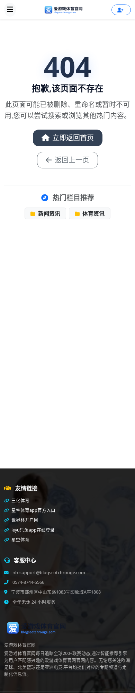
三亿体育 (19, 500)
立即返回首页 (73, 137)
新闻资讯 (48, 213)
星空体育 (19, 540)
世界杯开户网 (24, 520)
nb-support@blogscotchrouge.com (48, 573)
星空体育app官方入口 (32, 510)
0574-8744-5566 (27, 582)
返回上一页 (72, 160)
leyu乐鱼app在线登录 (32, 530)
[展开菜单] (10, 10)
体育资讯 (93, 213)
